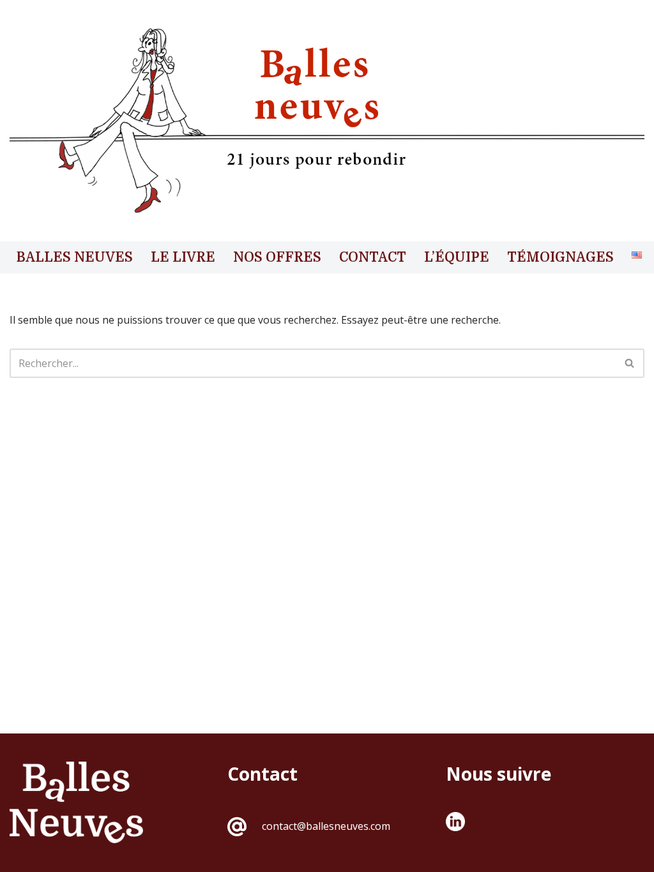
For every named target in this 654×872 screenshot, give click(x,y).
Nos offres (277, 257)
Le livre (183, 257)
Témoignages (560, 257)
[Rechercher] (630, 363)
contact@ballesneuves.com (326, 826)
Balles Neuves (75, 257)
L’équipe (456, 257)
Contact (372, 257)
